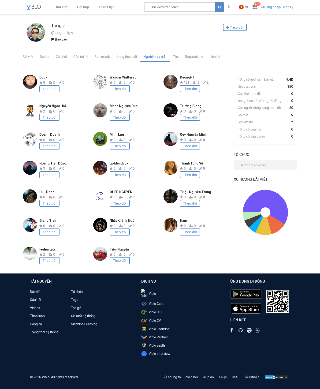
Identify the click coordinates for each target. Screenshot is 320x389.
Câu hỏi (61, 57)
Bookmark (102, 57)
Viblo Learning (159, 329)
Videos (35, 308)
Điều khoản (251, 377)
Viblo (152, 293)
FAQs (223, 377)
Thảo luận (37, 316)
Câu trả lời (80, 57)
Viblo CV (155, 320)
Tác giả (76, 308)
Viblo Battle (157, 345)
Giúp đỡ (208, 377)
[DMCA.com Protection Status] (276, 377)
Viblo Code (156, 304)
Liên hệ (215, 57)
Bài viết (28, 57)
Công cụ (36, 324)
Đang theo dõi (126, 57)
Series (44, 57)
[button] (243, 7)
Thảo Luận (106, 7)
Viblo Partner (158, 337)
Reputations (194, 57)
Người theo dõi (154, 57)
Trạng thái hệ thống (44, 332)
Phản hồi (191, 377)
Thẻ (176, 57)
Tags (74, 300)
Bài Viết (62, 7)
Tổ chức (77, 292)
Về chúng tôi (173, 377)
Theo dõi (49, 88)
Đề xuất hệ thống (83, 316)
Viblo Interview (159, 353)
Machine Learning (84, 324)
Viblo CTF (156, 312)
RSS (235, 377)
